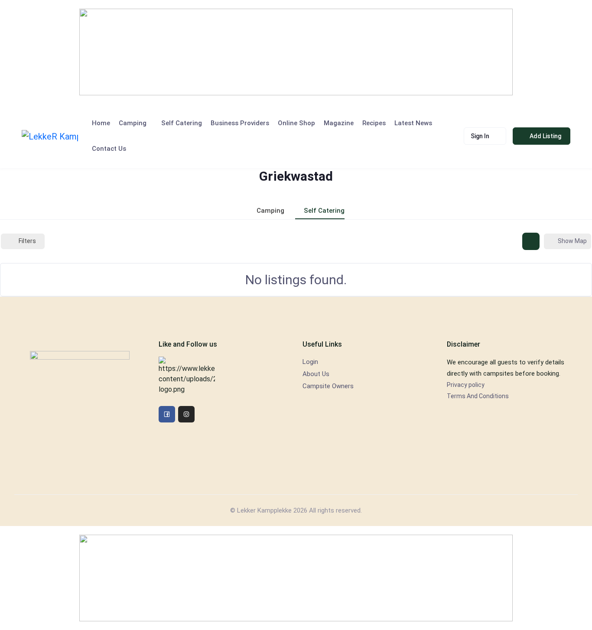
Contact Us (109, 149)
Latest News (413, 123)
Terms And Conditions (478, 396)
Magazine (339, 123)
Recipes (374, 123)
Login (310, 362)
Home (101, 123)
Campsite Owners (328, 386)
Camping (132, 123)
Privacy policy (466, 384)
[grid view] (531, 241)
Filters (27, 240)
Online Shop (296, 123)
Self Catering (181, 123)
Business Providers (240, 123)
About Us (316, 374)
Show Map (572, 240)
